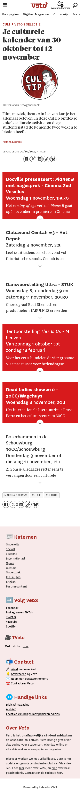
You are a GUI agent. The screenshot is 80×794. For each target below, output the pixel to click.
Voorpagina (10, 14)
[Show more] (40, 219)
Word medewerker (60, 8)
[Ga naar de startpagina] (39, 5)
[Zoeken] (75, 5)
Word (14, 669)
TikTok (28, 612)
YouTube (11, 622)
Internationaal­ (15, 559)
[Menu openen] (5, 5)
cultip (36, 495)
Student (11, 554)
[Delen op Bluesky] (53, 159)
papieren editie (48, 714)
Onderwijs (60, 14)
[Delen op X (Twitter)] (33, 159)
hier (21, 768)
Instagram (13, 612)
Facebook (12, 608)
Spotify (11, 627)
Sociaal (10, 549)
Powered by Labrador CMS (40, 787)
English (11, 582)
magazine (18, 705)
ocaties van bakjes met (23, 714)
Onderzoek (13, 572)
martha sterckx (16, 495)
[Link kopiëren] (46, 159)
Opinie (10, 563)
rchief (11, 709)
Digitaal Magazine (36, 14)
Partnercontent (16, 587)
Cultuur (11, 568)
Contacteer (18, 683)
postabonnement (36, 679)
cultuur (51, 495)
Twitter (11, 617)
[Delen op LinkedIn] (40, 159)
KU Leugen (13, 577)
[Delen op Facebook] (26, 159)
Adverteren (18, 674)
